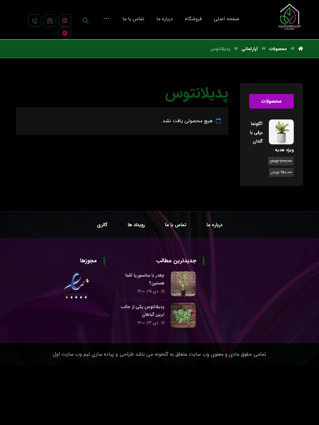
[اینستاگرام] (65, 20)
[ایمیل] (50, 20)
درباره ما (288, 276)
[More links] (106, 18)
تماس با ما (286, 286)
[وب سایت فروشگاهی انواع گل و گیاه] (289, 16)
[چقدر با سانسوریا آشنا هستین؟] (183, 283)
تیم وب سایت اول (71, 354)
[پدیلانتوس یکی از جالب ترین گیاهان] (183, 315)
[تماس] (35, 20)
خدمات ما (287, 296)
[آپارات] (65, 33)
